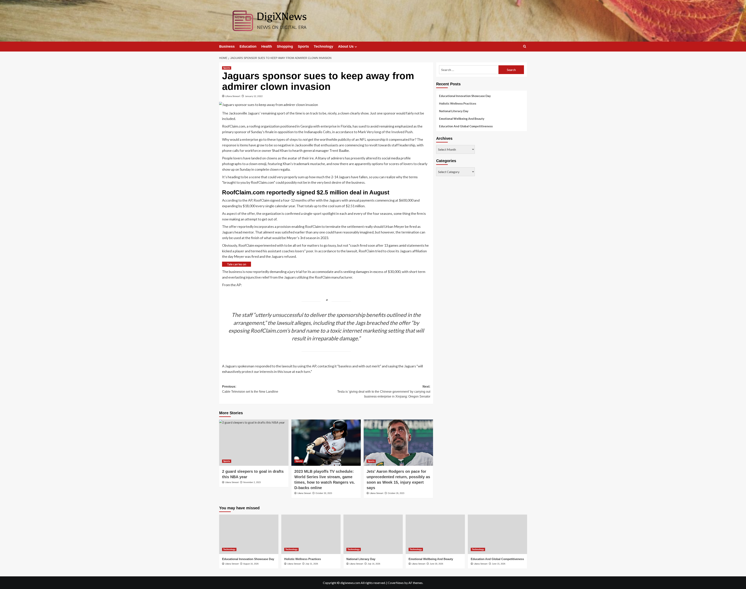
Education (248, 46)
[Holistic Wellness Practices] (311, 534)
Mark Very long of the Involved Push (385, 132)
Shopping (285, 46)
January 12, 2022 (254, 96)
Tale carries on (236, 264)
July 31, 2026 (311, 564)
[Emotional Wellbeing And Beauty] (435, 534)
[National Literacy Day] (373, 534)
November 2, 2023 (252, 482)
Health (266, 46)
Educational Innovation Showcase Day (465, 96)
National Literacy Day (453, 111)
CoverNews (396, 583)
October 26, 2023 (396, 493)
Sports (303, 46)
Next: (383, 391)
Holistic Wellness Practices (457, 103)
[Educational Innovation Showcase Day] (248, 534)
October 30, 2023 (323, 493)
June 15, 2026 (498, 564)
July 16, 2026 (374, 564)
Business (227, 46)
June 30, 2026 (436, 564)
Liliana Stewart (232, 96)
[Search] (524, 46)
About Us (346, 46)
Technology (323, 46)
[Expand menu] (356, 46)
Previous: (250, 389)
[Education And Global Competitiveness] (497, 534)
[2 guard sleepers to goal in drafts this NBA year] (253, 442)
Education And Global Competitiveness (466, 126)
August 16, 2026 (251, 564)
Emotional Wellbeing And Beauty (461, 118)
